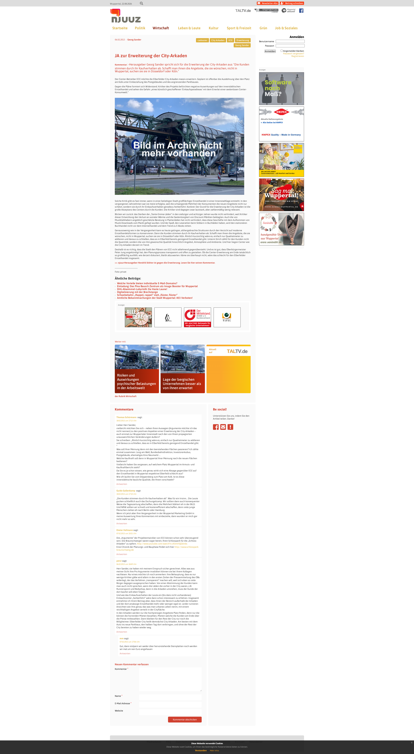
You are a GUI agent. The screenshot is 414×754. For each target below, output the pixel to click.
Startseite (120, 28)
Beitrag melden (230, 427)
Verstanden (201, 750)
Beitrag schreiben (294, 3)
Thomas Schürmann (126, 417)
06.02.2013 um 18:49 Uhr (126, 564)
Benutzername (266, 41)
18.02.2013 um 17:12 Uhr (126, 421)
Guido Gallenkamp (125, 490)
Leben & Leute (189, 28)
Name (118, 695)
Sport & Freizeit (239, 28)
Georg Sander (134, 39)
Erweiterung (243, 40)
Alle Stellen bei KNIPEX (272, 122)
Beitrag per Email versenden (223, 427)
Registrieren (297, 56)
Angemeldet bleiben (293, 51)
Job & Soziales (286, 28)
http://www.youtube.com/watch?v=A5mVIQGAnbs (162, 543)
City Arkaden (217, 40)
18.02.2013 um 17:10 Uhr (126, 494)
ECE (231, 40)
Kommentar (121, 668)
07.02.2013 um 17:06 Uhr (130, 642)
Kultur (213, 28)
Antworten (121, 484)
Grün (263, 28)
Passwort (269, 45)
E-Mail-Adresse (123, 703)
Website (119, 710)
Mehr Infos (214, 750)
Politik (140, 28)
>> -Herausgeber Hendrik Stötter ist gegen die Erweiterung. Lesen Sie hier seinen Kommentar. (165, 262)
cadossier (202, 40)
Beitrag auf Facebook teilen (216, 427)
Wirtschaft (161, 28)
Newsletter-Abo (270, 3)
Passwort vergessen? (293, 53)
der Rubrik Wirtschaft (125, 396)
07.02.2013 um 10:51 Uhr (126, 533)
